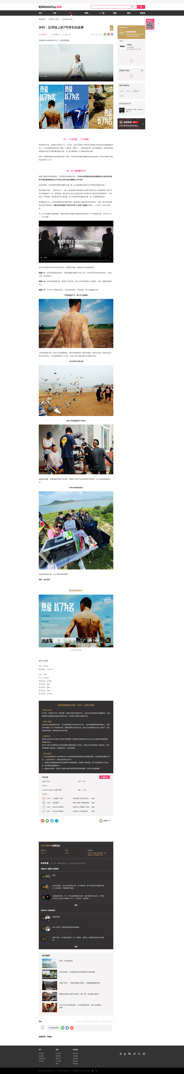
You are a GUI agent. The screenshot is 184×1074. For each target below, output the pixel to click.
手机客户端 (42, 1058)
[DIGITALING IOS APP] (125, 1053)
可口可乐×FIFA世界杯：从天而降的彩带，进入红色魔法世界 (80, 1006)
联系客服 (75, 1063)
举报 (92, 34)
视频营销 (136, 91)
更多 (76, 905)
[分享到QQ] (112, 34)
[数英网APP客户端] (150, 24)
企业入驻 (58, 1053)
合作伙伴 (41, 1056)
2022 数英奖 (46, 845)
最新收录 (42, 19)
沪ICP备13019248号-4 (63, 1071)
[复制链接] (56, 821)
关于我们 (41, 1053)
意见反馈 (75, 1056)
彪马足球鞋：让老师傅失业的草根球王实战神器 (77, 972)
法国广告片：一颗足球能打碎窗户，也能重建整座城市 (79, 983)
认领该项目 (104, 777)
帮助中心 (75, 1053)
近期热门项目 (54, 19)
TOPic (129, 45)
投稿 (57, 1063)
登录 (49, 1028)
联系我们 (58, 1056)
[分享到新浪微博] (108, 34)
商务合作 (58, 1058)
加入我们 (41, 1061)
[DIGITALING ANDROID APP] (121, 1053)
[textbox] (110, 7)
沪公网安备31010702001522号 (81, 1071)
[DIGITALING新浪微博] (134, 1053)
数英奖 (142, 13)
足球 (121, 96)
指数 (115, 13)
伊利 (121, 91)
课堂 (128, 13)
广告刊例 (58, 1061)
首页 (40, 13)
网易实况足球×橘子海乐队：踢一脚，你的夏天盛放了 (79, 994)
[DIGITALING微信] (129, 1053)
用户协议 (75, 1058)
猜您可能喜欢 (124, 85)
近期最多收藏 (67, 19)
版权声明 (75, 1061)
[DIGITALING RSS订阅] (139, 1054)
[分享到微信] (105, 34)
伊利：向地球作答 (66, 961)
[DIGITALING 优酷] (144, 1053)
